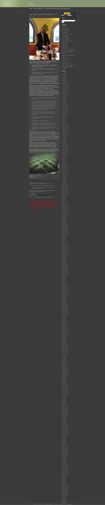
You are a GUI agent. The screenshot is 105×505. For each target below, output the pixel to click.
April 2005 (64, 502)
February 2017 (65, 264)
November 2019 (65, 209)
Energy (39, 176)
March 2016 (64, 283)
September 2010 (65, 393)
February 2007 (65, 465)
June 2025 (64, 97)
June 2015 (64, 298)
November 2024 (65, 108)
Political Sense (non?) (66, 49)
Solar (63, 57)
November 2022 (65, 149)
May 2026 (64, 78)
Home (30, 8)
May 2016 (64, 279)
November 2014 (65, 309)
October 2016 (65, 271)
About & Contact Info (38, 8)
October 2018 (65, 231)
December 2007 (65, 448)
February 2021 (65, 184)
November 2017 (65, 249)
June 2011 (64, 378)
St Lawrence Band (66, 58)
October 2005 (65, 492)
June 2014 (64, 318)
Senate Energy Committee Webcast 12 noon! (38, 183)
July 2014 (64, 316)
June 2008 (64, 438)
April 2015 (64, 301)
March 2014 (64, 323)
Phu (61, 504)
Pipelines (64, 47)
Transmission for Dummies (67, 63)
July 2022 (64, 155)
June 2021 (64, 177)
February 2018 (65, 244)
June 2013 (64, 338)
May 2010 (64, 400)
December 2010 (65, 388)
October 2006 (65, 472)
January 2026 (65, 85)
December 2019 (65, 207)
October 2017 (65, 251)
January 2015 (65, 306)
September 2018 (65, 232)
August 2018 (64, 234)
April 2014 (64, 321)
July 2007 (64, 457)
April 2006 (64, 482)
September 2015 (65, 293)
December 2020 (65, 187)
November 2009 (65, 410)
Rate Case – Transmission (67, 55)
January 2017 (65, 266)
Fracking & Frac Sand (66, 34)
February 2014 (65, 324)
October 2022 (65, 150)
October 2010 (65, 391)
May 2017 (64, 259)
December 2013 (65, 328)
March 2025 (64, 102)
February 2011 (65, 385)
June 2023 (64, 137)
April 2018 (64, 241)
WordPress (69, 504)
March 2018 (64, 242)
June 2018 (64, 237)
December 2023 (65, 127)
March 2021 (64, 182)
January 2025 (65, 105)
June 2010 (64, 398)
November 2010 (65, 390)
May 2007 (64, 460)
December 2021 (65, 167)
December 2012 (65, 348)
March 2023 (64, 142)
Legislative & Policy (66, 40)
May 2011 (64, 380)
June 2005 (64, 499)
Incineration (64, 37)
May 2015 (64, 299)
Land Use (64, 39)
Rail (63, 53)
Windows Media (33, 195)
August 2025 (64, 93)
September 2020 (65, 192)
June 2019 (64, 217)
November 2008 (65, 430)
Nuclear (43, 176)
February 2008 (65, 445)
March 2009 (64, 423)
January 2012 (65, 366)
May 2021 (64, 179)
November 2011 (65, 370)
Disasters (36, 176)
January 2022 (65, 165)
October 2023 (65, 130)
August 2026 (64, 73)
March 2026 (64, 82)
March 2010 (64, 403)
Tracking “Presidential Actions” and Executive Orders (57, 8)
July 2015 (64, 296)
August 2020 (64, 194)
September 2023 (65, 132)
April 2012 (64, 361)
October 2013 (65, 331)
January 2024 (65, 125)
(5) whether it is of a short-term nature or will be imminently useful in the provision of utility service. (43, 128)
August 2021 (64, 174)
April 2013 (64, 341)
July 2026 (64, 75)
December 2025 (65, 87)
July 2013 (64, 336)
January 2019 (65, 226)
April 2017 (64, 261)
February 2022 (65, 164)
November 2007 (65, 450)
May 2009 (64, 420)
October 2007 (65, 452)
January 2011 (65, 386)
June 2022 (64, 157)
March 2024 (64, 122)
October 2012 (65, 351)
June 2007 (64, 458)
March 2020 (64, 202)
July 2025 (64, 95)
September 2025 (65, 92)
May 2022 (64, 159)
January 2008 (65, 447)
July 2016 (64, 276)
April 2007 (64, 462)
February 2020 (65, 204)
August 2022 (64, 154)
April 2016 (64, 281)
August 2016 (64, 274)
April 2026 (64, 80)
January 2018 (65, 246)
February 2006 (65, 485)
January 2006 (65, 487)
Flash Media (32, 193)
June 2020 (64, 197)
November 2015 (65, 289)
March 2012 (64, 363)
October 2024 (65, 110)
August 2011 (64, 375)
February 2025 (65, 103)
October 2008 (65, 432)
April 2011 (64, 381)
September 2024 (65, 112)
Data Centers (65, 29)
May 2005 (64, 500)
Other (63, 45)
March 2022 (64, 162)
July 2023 (64, 135)
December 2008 (65, 428)
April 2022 (64, 160)
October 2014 (65, 311)
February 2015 (65, 304)
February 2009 (65, 425)
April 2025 (64, 100)
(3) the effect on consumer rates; (40, 120)
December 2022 (65, 147)
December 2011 (65, 368)
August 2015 (64, 294)
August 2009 (64, 415)
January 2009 (65, 427)
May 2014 (64, 319)
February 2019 (65, 224)
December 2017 (65, 247)
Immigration (64, 35)
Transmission (65, 62)
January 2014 (65, 326)
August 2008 (64, 435)
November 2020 (65, 189)
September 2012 (65, 353)
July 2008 (64, 437)
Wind (63, 68)
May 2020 (64, 199)
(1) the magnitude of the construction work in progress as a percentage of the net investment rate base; (43, 113)
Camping (64, 27)
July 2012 (64, 356)
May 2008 (64, 440)
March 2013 (64, 343)
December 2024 (65, 107)
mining (63, 42)
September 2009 (65, 413)
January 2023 (65, 145)
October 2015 (65, 291)
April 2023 (64, 140)
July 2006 (64, 477)
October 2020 (65, 190)
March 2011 (64, 383)
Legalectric (32, 4)
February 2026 (65, 83)
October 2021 (65, 170)
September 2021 (65, 172)
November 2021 (65, 169)
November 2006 (65, 470)
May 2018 (64, 239)
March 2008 (64, 443)
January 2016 (65, 286)
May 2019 (64, 219)
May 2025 (64, 98)
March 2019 (64, 222)
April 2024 (64, 120)
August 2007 (64, 455)
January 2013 (65, 346)
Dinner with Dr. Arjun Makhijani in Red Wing (40, 14)
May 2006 (64, 480)
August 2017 (64, 254)
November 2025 (65, 88)
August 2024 (64, 113)
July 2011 (64, 376)
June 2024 (64, 117)
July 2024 (64, 115)
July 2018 (64, 236)
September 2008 (65, 433)
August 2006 (64, 475)
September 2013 (65, 333)
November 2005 (65, 490)
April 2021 (64, 180)
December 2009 (65, 408)
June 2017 (64, 257)
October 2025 (65, 90)
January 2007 (65, 467)
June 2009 (64, 418)
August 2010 (64, 395)
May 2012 (64, 360)
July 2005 (64, 497)
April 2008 (64, 442)
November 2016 (65, 269)
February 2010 (65, 405)
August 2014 (64, 314)
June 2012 (64, 358)
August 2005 (64, 495)
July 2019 (64, 216)
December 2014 (65, 308)
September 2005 (65, 494)
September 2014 (65, 313)
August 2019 (64, 214)
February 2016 (65, 284)
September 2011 (65, 373)
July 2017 (64, 256)
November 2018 (65, 229)
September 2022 (65, 152)
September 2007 (65, 453)
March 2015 (64, 303)
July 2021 (64, 175)
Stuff (63, 60)
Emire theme (48, 504)
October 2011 (65, 371)
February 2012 (65, 365)
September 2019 (65, 212)
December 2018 (65, 227)
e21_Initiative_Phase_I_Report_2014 (42, 134)
